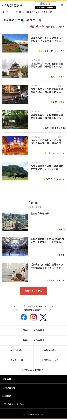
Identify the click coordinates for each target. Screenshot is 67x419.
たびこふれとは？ (50, 360)
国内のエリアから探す (33, 330)
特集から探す (50, 350)
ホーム (5, 12)
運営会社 (6, 379)
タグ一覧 (17, 12)
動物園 (62, 254)
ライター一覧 (16, 360)
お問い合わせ (9, 387)
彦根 (62, 102)
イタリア (51, 153)
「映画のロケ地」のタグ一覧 (38, 12)
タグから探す (16, 350)
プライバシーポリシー (13, 404)
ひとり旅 (60, 51)
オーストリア (47, 51)
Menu (62, 5)
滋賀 (53, 76)
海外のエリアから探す (33, 340)
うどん (62, 76)
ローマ (62, 153)
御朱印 (62, 229)
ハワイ (49, 179)
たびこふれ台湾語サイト (33, 370)
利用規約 (6, 396)
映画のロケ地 (58, 127)
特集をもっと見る (33, 290)
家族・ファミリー (56, 280)
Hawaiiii (60, 179)
